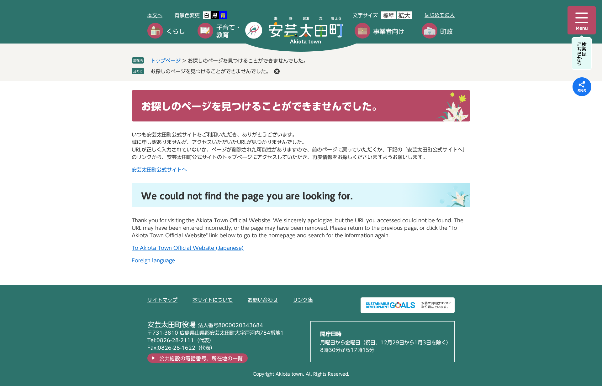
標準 (388, 15)
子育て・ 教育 (228, 31)
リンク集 (303, 299)
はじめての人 (440, 15)
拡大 (404, 15)
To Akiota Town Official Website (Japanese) (188, 247)
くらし (175, 31)
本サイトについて (213, 299)
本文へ (154, 15)
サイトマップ (162, 299)
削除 (277, 71)
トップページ (165, 60)
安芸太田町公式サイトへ (159, 169)
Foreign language (153, 260)
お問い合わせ (263, 299)
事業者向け (388, 31)
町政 (446, 31)
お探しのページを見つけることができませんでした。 (210, 71)
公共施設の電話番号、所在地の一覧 (201, 358)
